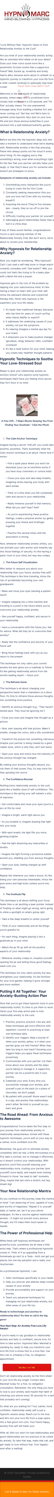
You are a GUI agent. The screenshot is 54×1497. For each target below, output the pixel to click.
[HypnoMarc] (27, 12)
